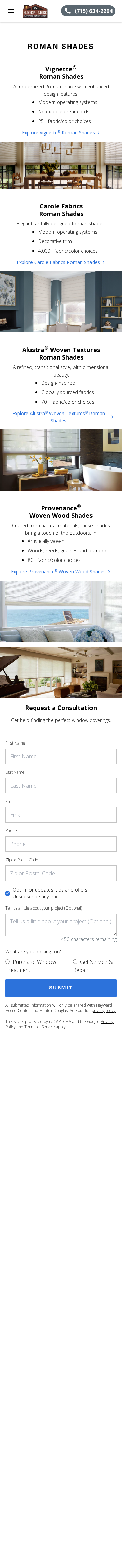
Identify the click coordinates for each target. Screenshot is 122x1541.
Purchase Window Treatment (30, 966)
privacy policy (104, 1010)
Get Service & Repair (93, 966)
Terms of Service (39, 1027)
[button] (11, 11)
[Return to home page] (41, 11)
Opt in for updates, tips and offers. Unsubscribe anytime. (50, 893)
